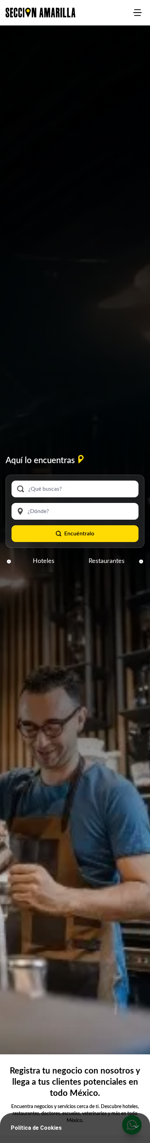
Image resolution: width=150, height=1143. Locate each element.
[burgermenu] (137, 13)
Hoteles (43, 561)
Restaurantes (107, 561)
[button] (9, 561)
